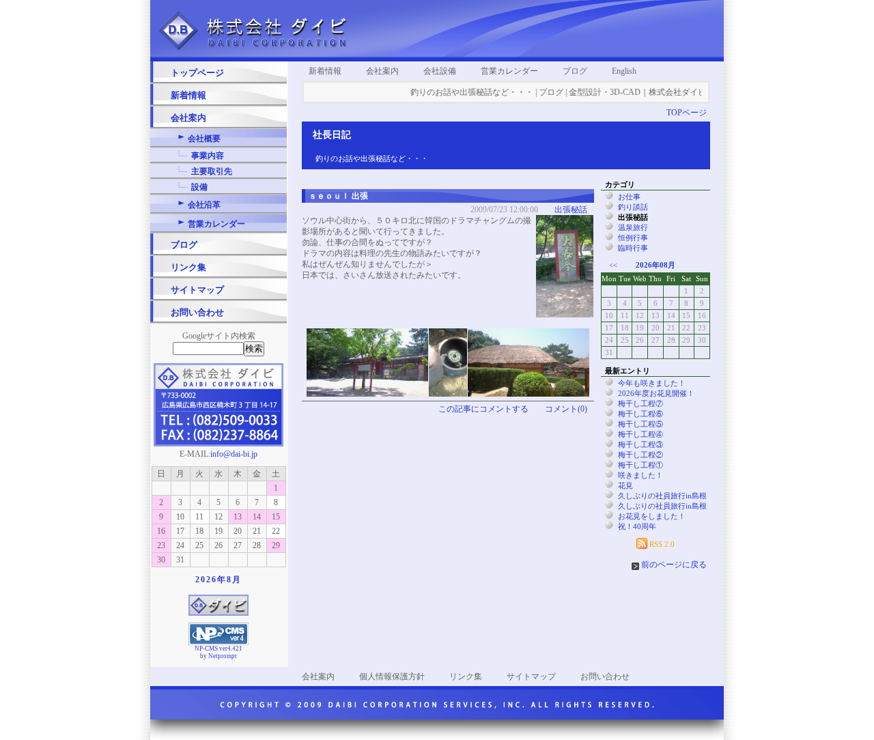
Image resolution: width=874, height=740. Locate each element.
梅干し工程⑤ (640, 424)
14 (257, 517)
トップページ (197, 73)
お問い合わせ (197, 312)
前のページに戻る (674, 564)
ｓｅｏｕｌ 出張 (338, 196)
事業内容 (207, 155)
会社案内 (188, 118)
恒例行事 (633, 237)
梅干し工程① (640, 465)
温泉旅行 (633, 227)
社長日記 (332, 135)
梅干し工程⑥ (640, 414)
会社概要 (204, 138)
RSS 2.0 (661, 544)
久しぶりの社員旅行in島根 (662, 496)
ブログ (184, 245)
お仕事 (629, 197)
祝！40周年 (637, 526)
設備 (199, 187)
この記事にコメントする (483, 409)
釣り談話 (633, 207)
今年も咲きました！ (652, 383)
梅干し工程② (640, 455)
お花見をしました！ (652, 516)
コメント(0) (566, 409)
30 (161, 560)
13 (238, 517)
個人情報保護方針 (392, 676)
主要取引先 (211, 171)
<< (613, 265)
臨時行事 (633, 248)
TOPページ (686, 112)
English (624, 71)
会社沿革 (204, 205)
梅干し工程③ (640, 444)
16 (161, 531)
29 (276, 545)
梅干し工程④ (640, 434)
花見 (625, 485)
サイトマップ (197, 290)
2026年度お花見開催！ (656, 393)
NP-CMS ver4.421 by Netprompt (218, 652)
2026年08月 (655, 265)
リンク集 (188, 267)
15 (276, 517)
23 (161, 545)
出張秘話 (570, 209)
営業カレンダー (216, 224)
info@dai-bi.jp (233, 454)
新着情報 (188, 95)
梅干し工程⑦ (640, 403)
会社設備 (439, 71)
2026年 (211, 579)
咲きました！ (640, 475)
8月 (234, 579)
